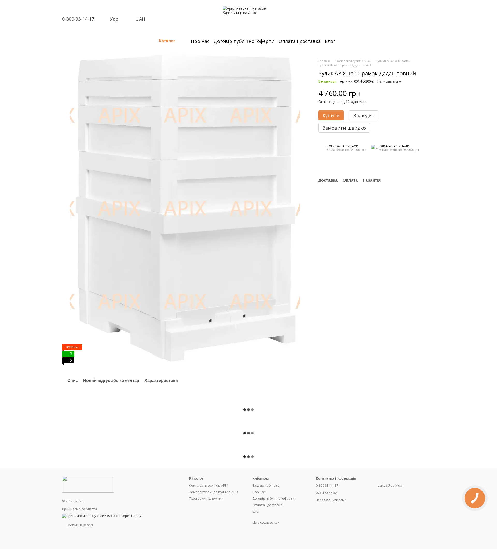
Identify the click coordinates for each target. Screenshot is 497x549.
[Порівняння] (390, 10)
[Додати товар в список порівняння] (416, 93)
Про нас (200, 41)
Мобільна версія (80, 525)
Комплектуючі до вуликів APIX (213, 491)
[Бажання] (404, 10)
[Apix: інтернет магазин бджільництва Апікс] (88, 484)
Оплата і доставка (300, 41)
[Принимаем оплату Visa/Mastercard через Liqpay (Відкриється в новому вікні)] (101, 515)
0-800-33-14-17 (78, 19)
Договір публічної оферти (244, 41)
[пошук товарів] (344, 41)
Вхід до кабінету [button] (265, 485)
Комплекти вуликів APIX (208, 485)
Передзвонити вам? (331, 500)
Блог (330, 41)
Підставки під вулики (206, 498)
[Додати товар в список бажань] (427, 93)
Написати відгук (389, 81)
